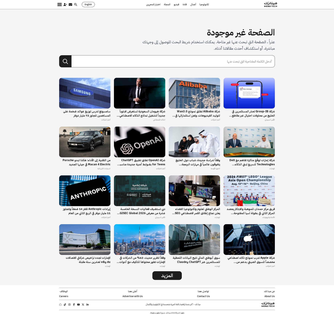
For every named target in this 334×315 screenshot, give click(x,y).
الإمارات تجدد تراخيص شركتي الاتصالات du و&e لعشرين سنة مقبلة (88, 260)
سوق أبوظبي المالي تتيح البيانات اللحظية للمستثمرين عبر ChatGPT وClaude (196, 260)
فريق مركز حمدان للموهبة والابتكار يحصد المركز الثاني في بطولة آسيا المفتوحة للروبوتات (251, 211)
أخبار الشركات (215, 119)
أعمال (193, 4)
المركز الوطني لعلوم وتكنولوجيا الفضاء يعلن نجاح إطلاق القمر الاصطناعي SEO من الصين (197, 211)
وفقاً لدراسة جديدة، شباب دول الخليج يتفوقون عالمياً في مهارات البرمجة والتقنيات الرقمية (198, 162)
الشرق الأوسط (215, 168)
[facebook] (74, 304)
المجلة (167, 4)
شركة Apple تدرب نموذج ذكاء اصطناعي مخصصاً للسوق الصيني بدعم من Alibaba (251, 260)
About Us (269, 296)
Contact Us (203, 296)
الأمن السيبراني (270, 119)
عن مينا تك (269, 291)
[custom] (87, 304)
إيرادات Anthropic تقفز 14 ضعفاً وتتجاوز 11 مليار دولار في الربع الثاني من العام (86, 211)
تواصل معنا (203, 291)
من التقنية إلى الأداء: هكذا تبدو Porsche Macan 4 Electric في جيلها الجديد (86, 162)
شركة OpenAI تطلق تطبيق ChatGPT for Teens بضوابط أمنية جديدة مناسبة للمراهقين (141, 162)
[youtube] (78, 304)
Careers (63, 296)
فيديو (176, 4)
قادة (185, 4)
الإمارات (272, 168)
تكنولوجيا (204, 4)
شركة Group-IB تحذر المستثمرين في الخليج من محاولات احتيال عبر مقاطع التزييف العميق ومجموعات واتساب (253, 113)
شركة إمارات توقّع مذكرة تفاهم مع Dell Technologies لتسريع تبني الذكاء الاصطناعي (252, 162)
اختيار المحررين (153, 4)
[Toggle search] (75, 4)
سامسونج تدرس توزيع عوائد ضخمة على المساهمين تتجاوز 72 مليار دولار (86, 113)
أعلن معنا (132, 291)
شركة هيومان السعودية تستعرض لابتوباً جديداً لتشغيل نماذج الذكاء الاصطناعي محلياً (142, 113)
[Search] (65, 61)
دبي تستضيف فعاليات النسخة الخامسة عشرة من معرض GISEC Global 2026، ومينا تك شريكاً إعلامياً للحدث (142, 211)
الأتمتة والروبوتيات (269, 217)
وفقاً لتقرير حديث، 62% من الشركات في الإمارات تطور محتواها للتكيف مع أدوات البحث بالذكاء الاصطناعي (142, 260)
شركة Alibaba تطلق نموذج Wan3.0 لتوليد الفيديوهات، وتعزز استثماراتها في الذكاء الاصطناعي (197, 113)
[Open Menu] (60, 4)
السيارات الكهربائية (103, 168)
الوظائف (64, 291)
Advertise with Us (132, 296)
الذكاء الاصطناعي (159, 119)
